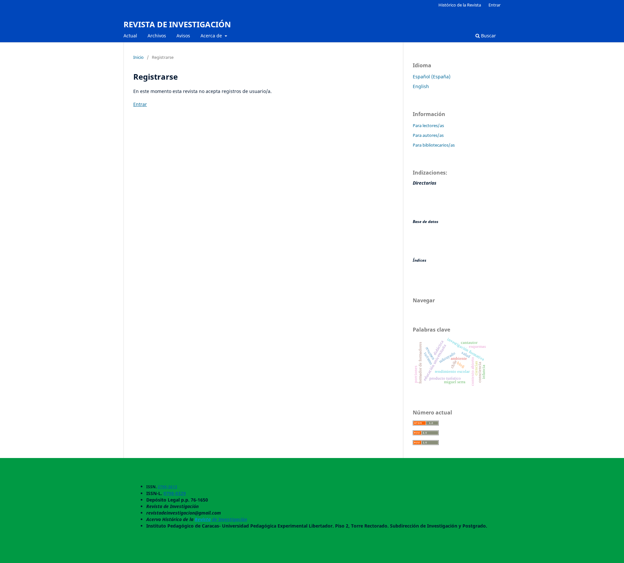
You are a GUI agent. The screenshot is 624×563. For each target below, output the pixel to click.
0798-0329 (174, 493)
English (421, 86)
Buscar (488, 36)
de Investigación (229, 519)
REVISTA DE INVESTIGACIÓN (177, 24)
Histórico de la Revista (459, 5)
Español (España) (431, 76)
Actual (130, 36)
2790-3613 (167, 487)
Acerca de (212, 36)
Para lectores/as (428, 125)
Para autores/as (428, 135)
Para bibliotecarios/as (434, 145)
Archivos (157, 36)
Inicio (138, 57)
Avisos (183, 36)
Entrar (494, 5)
